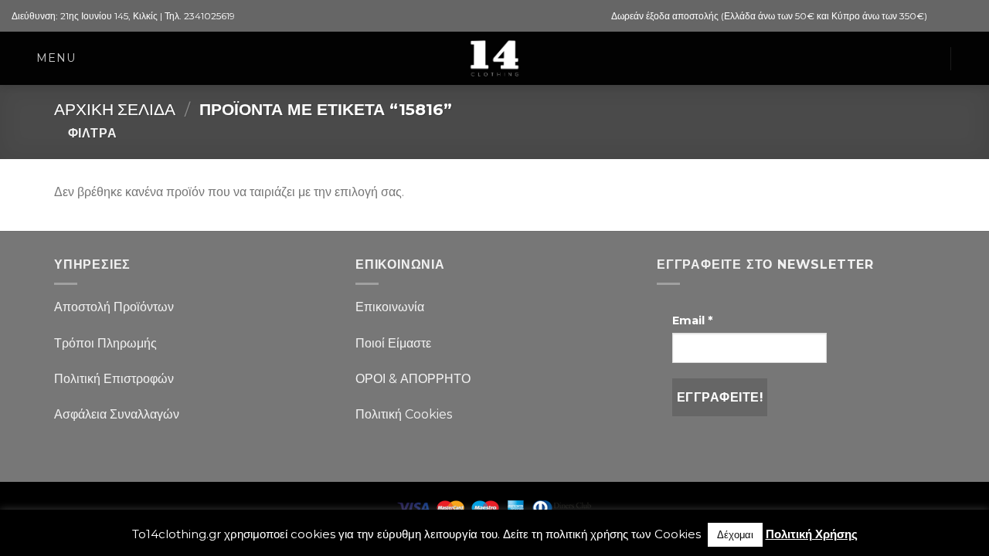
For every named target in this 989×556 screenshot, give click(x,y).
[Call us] (969, 16)
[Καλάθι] (930, 59)
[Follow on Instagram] (955, 16)
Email (692, 320)
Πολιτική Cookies (403, 414)
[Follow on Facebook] (940, 16)
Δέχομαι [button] (735, 534)
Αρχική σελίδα (114, 109)
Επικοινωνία (389, 307)
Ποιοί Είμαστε (393, 343)
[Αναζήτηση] (970, 58)
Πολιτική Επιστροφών (114, 378)
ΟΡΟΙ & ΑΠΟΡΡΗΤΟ (413, 378)
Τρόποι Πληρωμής (105, 343)
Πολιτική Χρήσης (812, 534)
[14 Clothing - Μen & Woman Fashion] (494, 58)
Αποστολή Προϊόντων (114, 307)
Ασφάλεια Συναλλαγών (116, 414)
